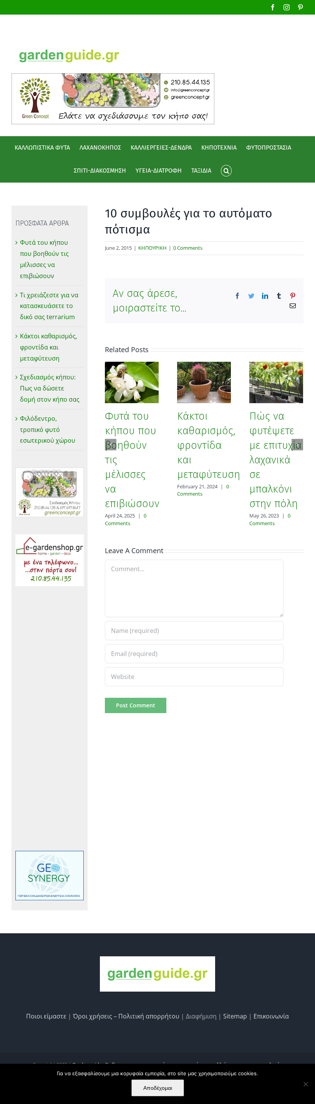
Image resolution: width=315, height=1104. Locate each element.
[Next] (297, 444)
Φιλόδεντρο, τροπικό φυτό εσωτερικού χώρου (47, 429)
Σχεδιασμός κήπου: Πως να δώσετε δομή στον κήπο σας (50, 388)
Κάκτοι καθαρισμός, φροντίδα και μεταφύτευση (208, 445)
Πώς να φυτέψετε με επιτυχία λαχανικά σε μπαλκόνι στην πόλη (275, 460)
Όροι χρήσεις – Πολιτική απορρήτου (126, 1016)
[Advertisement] (49, 718)
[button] (226, 170)
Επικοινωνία (271, 1016)
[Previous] (110, 444)
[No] (305, 1084)
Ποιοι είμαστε (46, 1016)
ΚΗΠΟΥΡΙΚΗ (152, 247)
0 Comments (187, 247)
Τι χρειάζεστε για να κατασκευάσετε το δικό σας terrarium (49, 306)
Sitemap (235, 1016)
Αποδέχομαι (157, 1088)
